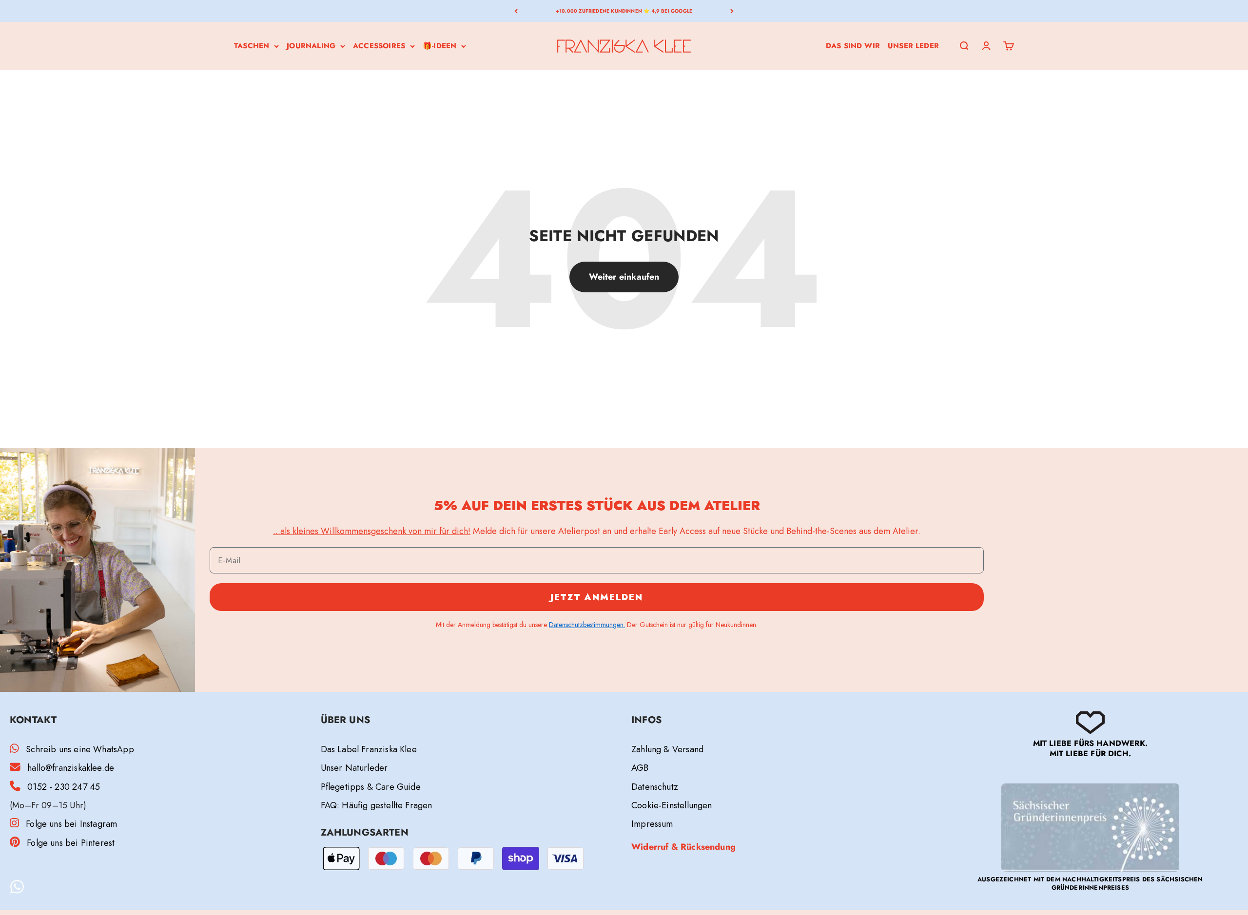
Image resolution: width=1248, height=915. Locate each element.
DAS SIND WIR (853, 45)
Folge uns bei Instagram (71, 824)
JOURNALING (311, 45)
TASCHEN (251, 45)
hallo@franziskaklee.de (70, 768)
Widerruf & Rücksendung (683, 846)
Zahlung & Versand (667, 749)
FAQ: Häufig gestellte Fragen (376, 805)
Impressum (652, 824)
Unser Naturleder (354, 768)
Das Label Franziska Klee (369, 749)
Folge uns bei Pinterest (71, 843)
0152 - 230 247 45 (63, 787)
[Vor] (732, 11)
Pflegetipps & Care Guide (371, 787)
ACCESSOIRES (379, 45)
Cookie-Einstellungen (671, 805)
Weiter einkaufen (624, 276)
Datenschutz (654, 787)
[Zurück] (516, 11)
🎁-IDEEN (439, 45)
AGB (640, 768)
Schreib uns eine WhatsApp (80, 749)
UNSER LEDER (913, 45)
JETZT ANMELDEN (596, 597)
